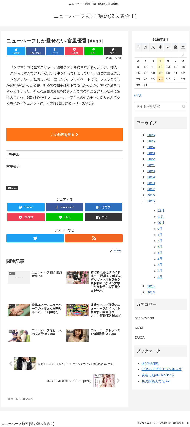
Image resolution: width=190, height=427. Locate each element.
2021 (151, 165)
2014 (151, 286)
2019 (151, 177)
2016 (151, 195)
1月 (160, 277)
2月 (160, 271)
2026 (151, 135)
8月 (160, 235)
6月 (160, 247)
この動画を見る (62, 135)
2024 (151, 147)
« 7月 (138, 95)
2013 (151, 292)
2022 (151, 159)
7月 (160, 241)
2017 (151, 189)
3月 (160, 265)
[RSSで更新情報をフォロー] (94, 238)
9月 (160, 229)
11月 (160, 217)
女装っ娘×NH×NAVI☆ (158, 375)
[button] (184, 106)
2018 (151, 183)
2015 (151, 201)
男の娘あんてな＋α (156, 381)
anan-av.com (144, 318)
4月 (160, 259)
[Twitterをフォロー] (35, 238)
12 (160, 67)
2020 (151, 171)
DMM (139, 328)
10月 (160, 222)
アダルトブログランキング (162, 369)
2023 (151, 153)
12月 (160, 210)
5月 (160, 253)
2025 (151, 141)
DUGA (13, 188)
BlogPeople (150, 363)
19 (160, 73)
